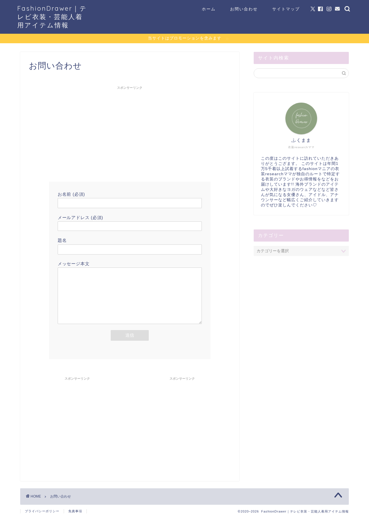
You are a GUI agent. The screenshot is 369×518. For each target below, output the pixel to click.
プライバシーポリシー (42, 511)
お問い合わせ (244, 9)
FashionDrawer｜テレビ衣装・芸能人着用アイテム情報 (52, 16)
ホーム (209, 9)
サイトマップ (286, 9)
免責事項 (75, 511)
